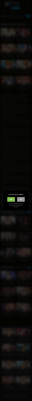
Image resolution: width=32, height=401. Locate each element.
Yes (11, 199)
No (21, 199)
